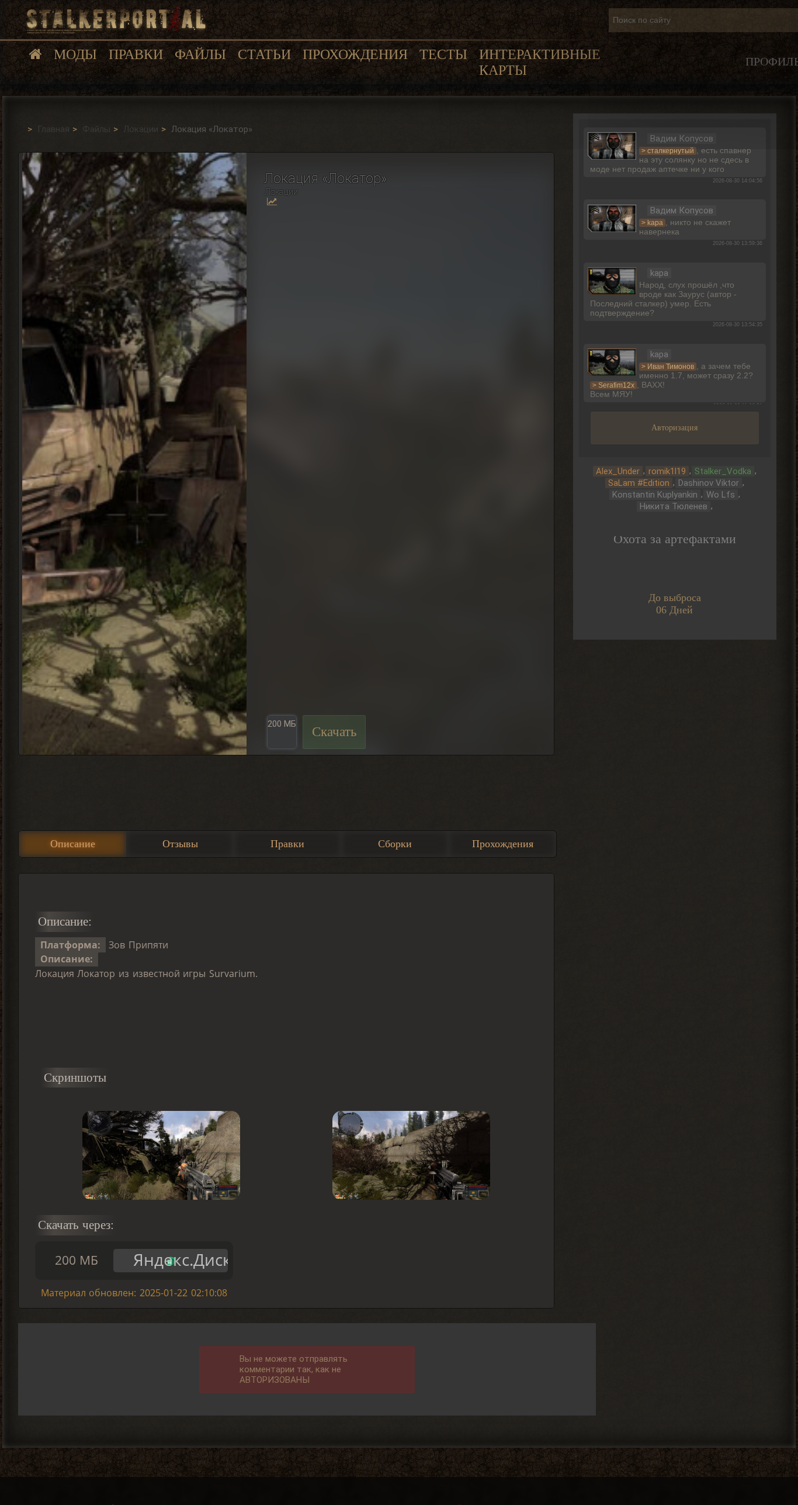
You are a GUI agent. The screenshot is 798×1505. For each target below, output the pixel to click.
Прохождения (355, 54)
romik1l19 (667, 471)
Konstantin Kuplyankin (655, 494)
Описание (72, 844)
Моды (75, 54)
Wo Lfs (720, 494)
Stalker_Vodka (723, 471)
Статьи (264, 54)
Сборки (395, 844)
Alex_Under (618, 471)
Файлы (200, 54)
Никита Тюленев (673, 506)
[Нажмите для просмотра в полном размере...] (133, 454)
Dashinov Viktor (708, 483)
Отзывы (180, 844)
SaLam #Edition (638, 483)
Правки (136, 54)
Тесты (443, 54)
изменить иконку (611, 144)
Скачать (334, 731)
